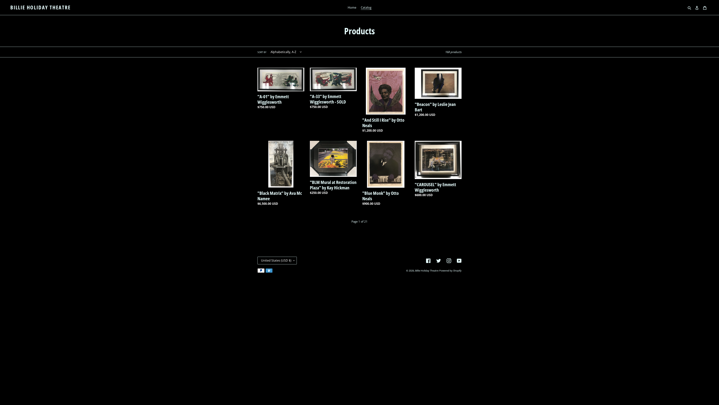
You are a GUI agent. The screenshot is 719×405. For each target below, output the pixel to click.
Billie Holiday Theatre (40, 7)
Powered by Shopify (450, 270)
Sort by (261, 52)
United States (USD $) (276, 260)
